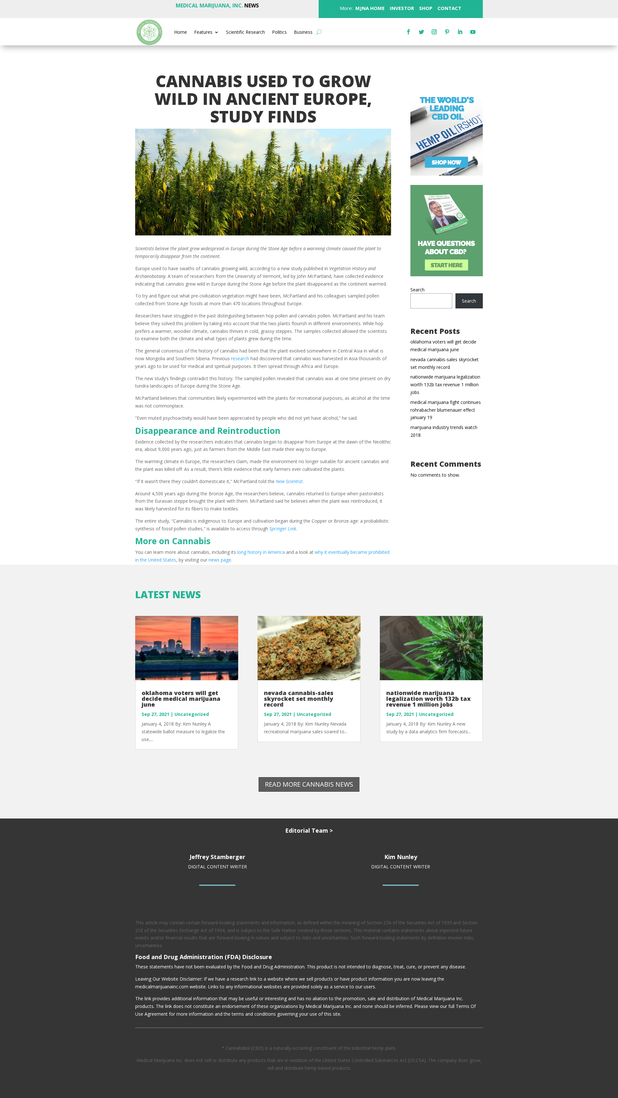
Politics (279, 32)
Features (203, 32)
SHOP (425, 8)
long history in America (261, 552)
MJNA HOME (369, 8)
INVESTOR (402, 8)
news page (220, 560)
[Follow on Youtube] (473, 32)
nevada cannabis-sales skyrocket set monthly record (298, 698)
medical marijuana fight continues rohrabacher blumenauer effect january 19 (445, 410)
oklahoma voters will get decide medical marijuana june (181, 698)
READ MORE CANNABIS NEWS (309, 784)
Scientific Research (245, 32)
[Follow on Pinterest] (447, 32)
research (240, 358)
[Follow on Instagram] (434, 32)
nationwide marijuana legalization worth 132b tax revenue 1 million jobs (445, 384)
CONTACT (448, 8)
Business (303, 32)
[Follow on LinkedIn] (460, 32)
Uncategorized (191, 714)
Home (180, 32)
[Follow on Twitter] (421, 32)
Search (417, 290)
